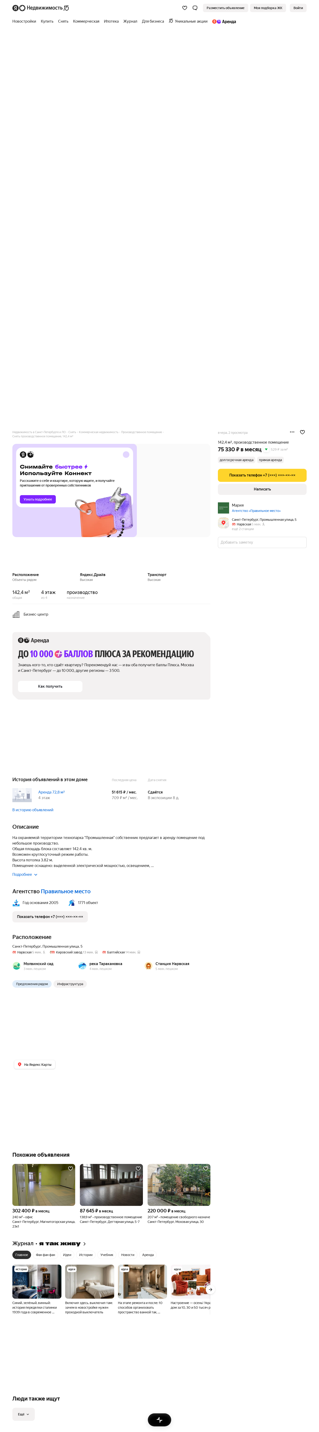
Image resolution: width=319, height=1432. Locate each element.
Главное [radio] (21, 1255)
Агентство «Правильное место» (256, 511)
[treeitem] (25, 21)
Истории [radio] (85, 1255)
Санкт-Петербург (26, 946)
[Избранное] (185, 8)
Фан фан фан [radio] (45, 1255)
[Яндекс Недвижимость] (41, 8)
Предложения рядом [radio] (32, 984)
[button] (195, 8)
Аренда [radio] (148, 1255)
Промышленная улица (61, 946)
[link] (298, 8)
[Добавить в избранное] (302, 432)
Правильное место (66, 891)
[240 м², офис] (43, 1185)
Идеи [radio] (67, 1255)
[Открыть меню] (292, 432)
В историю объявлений (32, 810)
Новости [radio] (127, 1255)
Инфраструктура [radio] (70, 984)
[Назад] (12, 555)
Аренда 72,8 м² (51, 792)
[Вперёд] (210, 555)
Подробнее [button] (22, 874)
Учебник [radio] (106, 1255)
